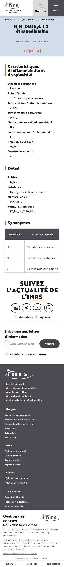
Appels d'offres (13, 460)
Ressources (11, 437)
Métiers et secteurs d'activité (20, 419)
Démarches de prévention (19, 424)
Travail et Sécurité (14, 497)
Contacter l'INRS (17, 483)
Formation (10, 428)
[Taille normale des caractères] (38, 51)
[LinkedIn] (15, 308)
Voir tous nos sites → (16, 506)
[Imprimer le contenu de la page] (31, 51)
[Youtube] (37, 308)
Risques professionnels (17, 415)
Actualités (10, 433)
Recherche (40, 11)
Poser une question (18, 478)
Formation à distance (16, 501)
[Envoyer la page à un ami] (25, 51)
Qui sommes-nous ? (15, 451)
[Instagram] (48, 308)
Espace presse (12, 464)
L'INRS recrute (13, 455)
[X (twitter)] (26, 308)
